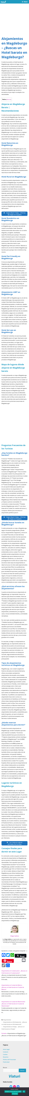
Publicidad (6, 1062)
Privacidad (14, 1093)
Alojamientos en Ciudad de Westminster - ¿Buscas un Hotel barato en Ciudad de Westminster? (13, 1004)
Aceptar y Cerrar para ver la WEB (13, 1091)
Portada (3, 1033)
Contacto (5, 1052)
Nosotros (5, 1057)
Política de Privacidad (9, 1059)
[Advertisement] (14, 18)
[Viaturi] (3, 2)
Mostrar (9, 99)
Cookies (5, 1054)
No (24, 1091)
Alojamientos (7, 1020)
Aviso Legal (6, 1049)
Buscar (5, 1067)
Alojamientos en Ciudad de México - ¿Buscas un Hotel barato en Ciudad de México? (12, 987)
